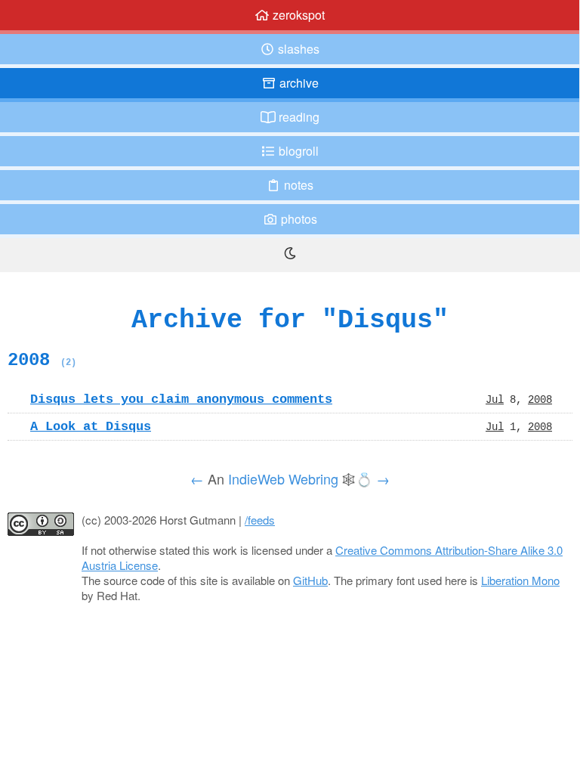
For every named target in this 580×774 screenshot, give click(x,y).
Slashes (297, 48)
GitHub (310, 580)
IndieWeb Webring (283, 478)
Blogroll (297, 150)
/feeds (260, 520)
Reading (297, 116)
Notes (297, 185)
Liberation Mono (520, 580)
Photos (297, 219)
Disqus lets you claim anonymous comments (181, 399)
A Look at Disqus (90, 426)
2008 (42, 360)
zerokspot (297, 14)
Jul (495, 399)
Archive (297, 82)
